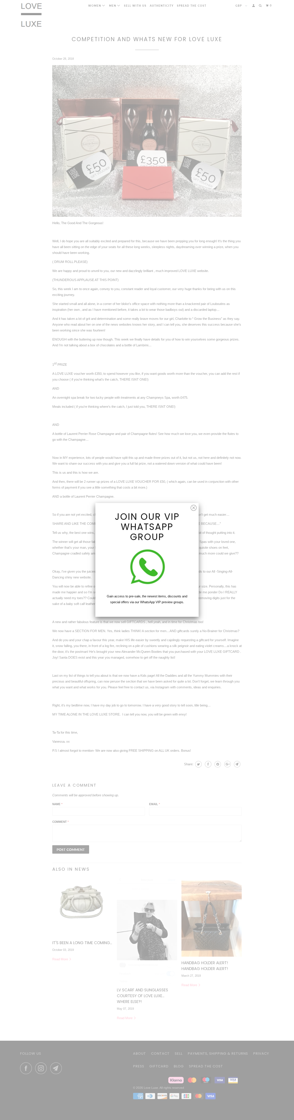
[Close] (194, 506)
